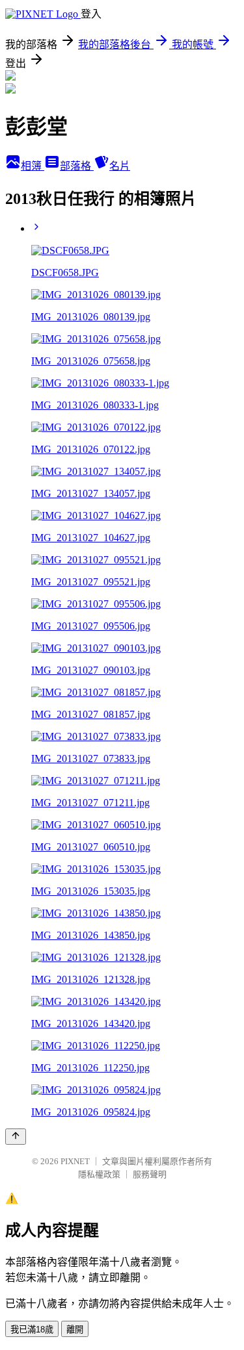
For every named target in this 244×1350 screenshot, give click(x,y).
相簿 (32, 166)
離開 (74, 1329)
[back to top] (15, 1136)
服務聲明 (150, 1174)
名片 (119, 166)
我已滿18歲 (31, 1329)
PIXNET (75, 1161)
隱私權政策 (99, 1174)
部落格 (77, 166)
